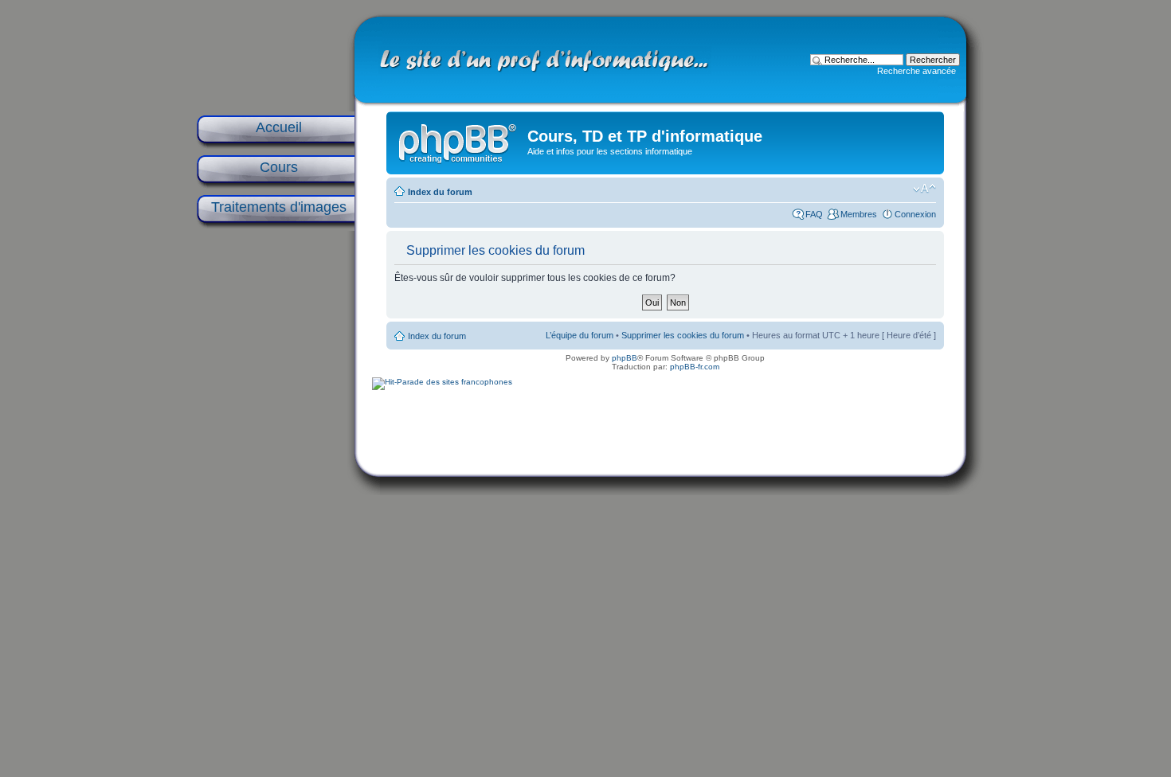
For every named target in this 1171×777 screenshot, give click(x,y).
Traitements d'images (279, 207)
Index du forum (440, 192)
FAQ (814, 214)
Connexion (915, 214)
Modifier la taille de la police (924, 189)
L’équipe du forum (579, 335)
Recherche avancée (916, 71)
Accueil (279, 127)
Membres (858, 214)
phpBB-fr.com (694, 366)
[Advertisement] (275, 487)
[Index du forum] (458, 140)
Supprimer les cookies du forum (682, 335)
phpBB (624, 357)
